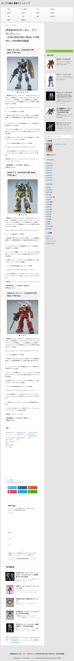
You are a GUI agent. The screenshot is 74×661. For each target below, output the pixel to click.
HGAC (52, 13)
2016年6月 (49, 175)
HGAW (48, 209)
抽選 (47, 187)
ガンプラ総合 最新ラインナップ (15, 3)
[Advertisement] (20, 463)
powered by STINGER (55, 658)
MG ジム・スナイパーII (63, 74)
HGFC (38, 13)
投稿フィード (50, 238)
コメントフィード (51, 241)
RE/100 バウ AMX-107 (63, 59)
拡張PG (23, 20)
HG (38, 9)
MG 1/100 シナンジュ (60, 144)
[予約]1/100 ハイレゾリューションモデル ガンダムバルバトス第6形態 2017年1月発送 (27, 575)
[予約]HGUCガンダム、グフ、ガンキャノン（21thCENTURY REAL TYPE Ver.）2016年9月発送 (10, 438)
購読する (50, 51)
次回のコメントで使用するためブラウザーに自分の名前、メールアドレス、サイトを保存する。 (22, 554)
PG (23, 16)
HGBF (9, 13)
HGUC (52, 9)
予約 (8, 482)
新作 (8, 9)
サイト (10, 545)
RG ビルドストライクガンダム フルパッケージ (64, 124)
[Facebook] (22, 487)
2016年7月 (49, 173)
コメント (11, 513)
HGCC (47, 214)
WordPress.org (50, 243)
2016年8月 (49, 170)
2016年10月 (49, 165)
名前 (9, 532)
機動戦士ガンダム (14, 482)
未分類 (48, 190)
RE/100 (52, 16)
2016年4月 (49, 180)
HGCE (23, 13)
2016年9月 (49, 168)
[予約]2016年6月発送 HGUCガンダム (22, 434)
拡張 (8, 20)
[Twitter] (12, 487)
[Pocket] (12, 491)
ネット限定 (23, 9)
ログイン (48, 236)
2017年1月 (49, 163)
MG (9, 16)
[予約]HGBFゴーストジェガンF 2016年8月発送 (24, 637)
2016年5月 (49, 177)
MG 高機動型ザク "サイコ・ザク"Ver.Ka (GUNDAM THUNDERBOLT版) (64, 110)
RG (38, 16)
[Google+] (32, 487)
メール (10, 539)
